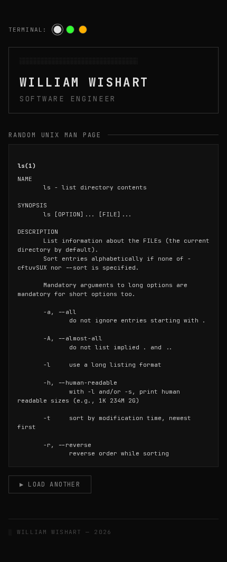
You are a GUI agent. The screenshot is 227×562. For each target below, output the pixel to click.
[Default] (57, 29)
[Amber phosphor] (83, 29)
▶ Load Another (50, 484)
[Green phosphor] (70, 29)
